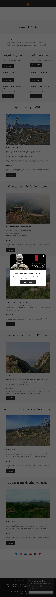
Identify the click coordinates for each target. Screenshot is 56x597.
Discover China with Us (28, 282)
